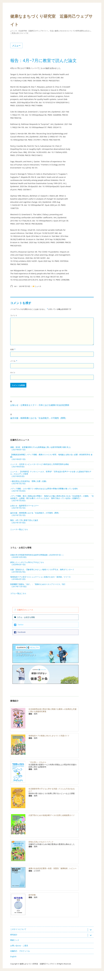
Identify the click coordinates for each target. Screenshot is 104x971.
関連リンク (14, 940)
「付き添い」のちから (37, 762)
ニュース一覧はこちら (19, 529)
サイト (13, 372)
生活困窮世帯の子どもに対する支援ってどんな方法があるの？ (52, 789)
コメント (13, 315)
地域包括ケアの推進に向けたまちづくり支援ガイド (49, 735)
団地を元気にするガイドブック (41, 842)
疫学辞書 (32, 895)
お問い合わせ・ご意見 (19, 945)
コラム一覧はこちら (18, 593)
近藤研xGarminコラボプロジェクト (26, 653)
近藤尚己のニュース (25, 610)
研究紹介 (13, 934)
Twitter (21, 624)
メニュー (16, 45)
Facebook (21, 632)
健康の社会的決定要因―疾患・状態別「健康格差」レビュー (52, 868)
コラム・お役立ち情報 (26, 617)
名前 (12, 349)
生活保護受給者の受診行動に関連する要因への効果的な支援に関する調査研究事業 (52, 710)
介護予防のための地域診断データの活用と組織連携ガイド (52, 815)
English (13, 956)
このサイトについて (18, 929)
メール (13, 361)
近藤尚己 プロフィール (20, 951)
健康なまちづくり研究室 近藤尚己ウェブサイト (38, 964)
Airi (15, 286)
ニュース (38, 286)
